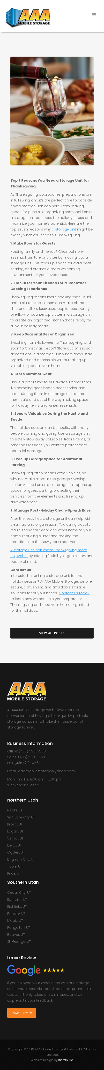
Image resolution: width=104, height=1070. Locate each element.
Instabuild (65, 1060)
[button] (94, 15)
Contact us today (74, 593)
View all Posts (52, 633)
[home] (26, 15)
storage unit (65, 229)
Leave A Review (21, 1013)
